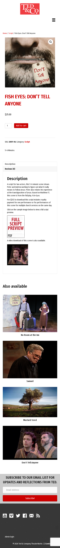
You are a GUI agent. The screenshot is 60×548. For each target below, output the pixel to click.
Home (5, 33)
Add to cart (21, 125)
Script (11, 33)
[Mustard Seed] (30, 402)
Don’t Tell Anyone (30, 462)
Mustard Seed (30, 420)
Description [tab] (10, 164)
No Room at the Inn (30, 335)
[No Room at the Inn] (30, 313)
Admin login (9, 537)
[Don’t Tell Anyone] (30, 442)
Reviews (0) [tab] (10, 169)
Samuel (30, 381)
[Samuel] (30, 359)
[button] (50, 41)
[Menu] (53, 19)
